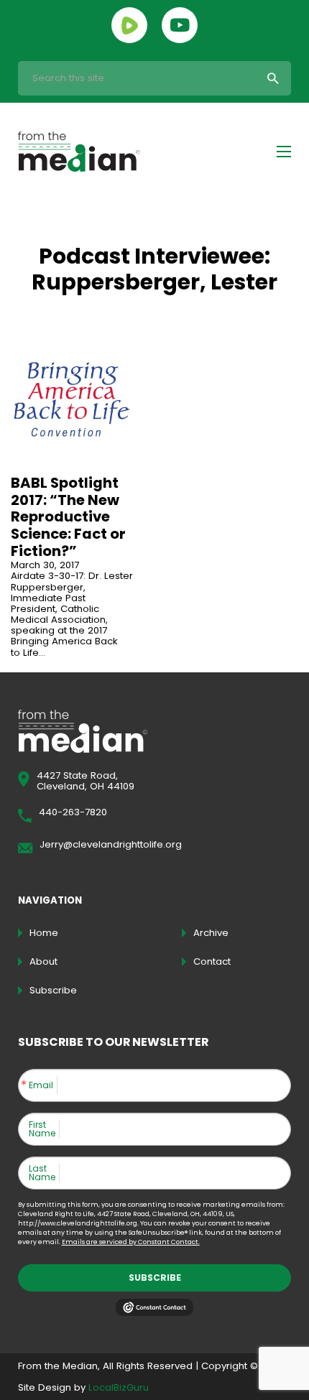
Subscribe (155, 1277)
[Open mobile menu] (284, 151)
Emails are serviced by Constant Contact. (131, 1242)
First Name (42, 1129)
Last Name (42, 1173)
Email (41, 1085)
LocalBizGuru (118, 1387)
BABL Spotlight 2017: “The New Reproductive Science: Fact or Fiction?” (68, 517)
